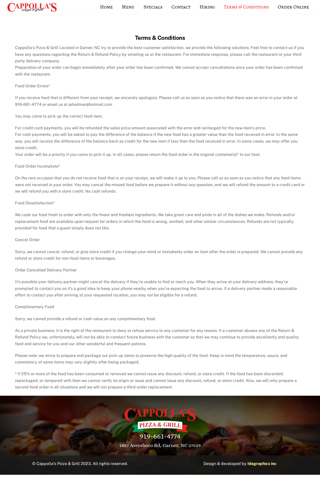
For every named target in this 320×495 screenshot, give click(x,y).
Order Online (293, 7)
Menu (128, 7)
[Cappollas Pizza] (32, 10)
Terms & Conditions (246, 7)
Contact (181, 7)
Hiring (207, 7)
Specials (153, 7)
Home (106, 7)
